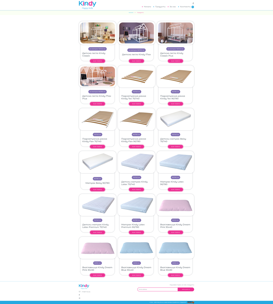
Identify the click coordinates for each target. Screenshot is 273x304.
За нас (173, 7)
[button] (192, 7)
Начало (147, 7)
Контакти (185, 7)
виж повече (97, 61)
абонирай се (186, 289)
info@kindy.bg (85, 291)
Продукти (160, 7)
